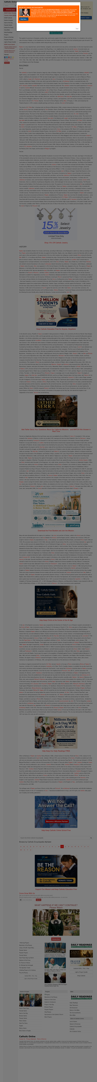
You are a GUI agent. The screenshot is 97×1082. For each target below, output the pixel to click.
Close (77, 28)
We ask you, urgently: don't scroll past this (31, 7)
